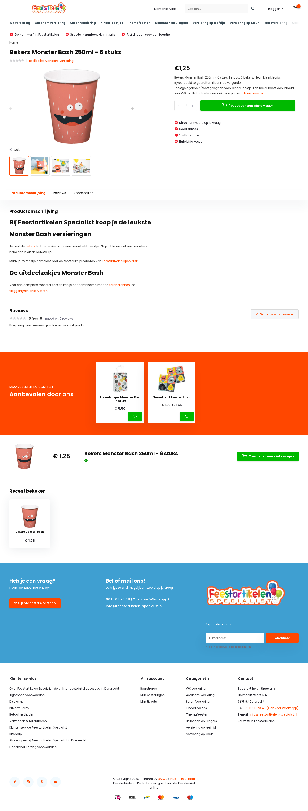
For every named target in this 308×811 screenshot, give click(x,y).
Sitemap (15, 734)
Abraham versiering (50, 23)
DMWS (162, 779)
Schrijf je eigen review (276, 314)
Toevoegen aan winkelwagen (251, 105)
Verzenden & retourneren (28, 721)
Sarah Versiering (83, 23)
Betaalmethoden (21, 714)
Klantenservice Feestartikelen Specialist (38, 727)
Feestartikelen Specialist (119, 261)
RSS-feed (188, 779)
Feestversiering (275, 23)
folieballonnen (119, 285)
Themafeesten (139, 23)
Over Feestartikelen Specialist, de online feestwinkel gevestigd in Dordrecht (64, 688)
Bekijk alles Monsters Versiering (51, 61)
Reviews (59, 193)
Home (13, 42)
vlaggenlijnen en (21, 291)
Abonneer (282, 638)
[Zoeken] (253, 9)
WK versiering (19, 23)
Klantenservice (165, 9)
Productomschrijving (27, 193)
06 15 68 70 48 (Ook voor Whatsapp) (137, 599)
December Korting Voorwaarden (33, 747)
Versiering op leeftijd (209, 23)
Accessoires (83, 193)
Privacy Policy (19, 708)
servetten (40, 291)
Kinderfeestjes (112, 23)
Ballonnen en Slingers (171, 23)
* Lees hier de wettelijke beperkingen (228, 647)
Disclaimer (17, 701)
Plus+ (174, 779)
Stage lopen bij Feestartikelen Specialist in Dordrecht (47, 740)
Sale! (296, 23)
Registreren (148, 688)
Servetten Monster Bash (171, 397)
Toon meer (252, 93)
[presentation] (10, 109)
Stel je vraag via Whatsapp (35, 603)
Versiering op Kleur (244, 23)
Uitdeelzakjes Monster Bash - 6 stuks (120, 399)
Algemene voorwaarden (27, 695)
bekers (30, 246)
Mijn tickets (148, 701)
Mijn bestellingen (152, 695)
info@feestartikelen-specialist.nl (134, 606)
